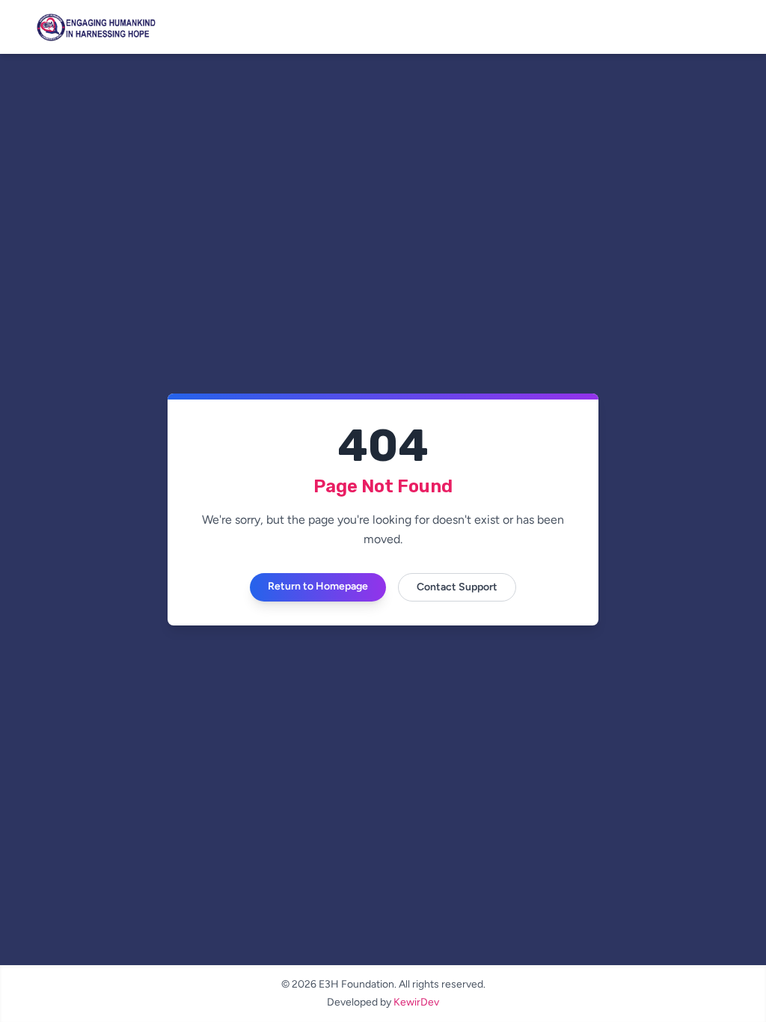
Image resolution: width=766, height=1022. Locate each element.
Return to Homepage (318, 586)
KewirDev (416, 1002)
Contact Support (457, 587)
